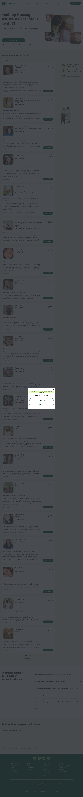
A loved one (41, 400)
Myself (41, 405)
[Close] (53, 390)
